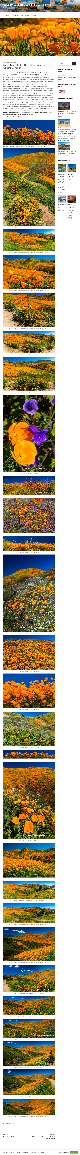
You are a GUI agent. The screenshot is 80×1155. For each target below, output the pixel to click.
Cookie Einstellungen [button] (63, 1152)
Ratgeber (35, 15)
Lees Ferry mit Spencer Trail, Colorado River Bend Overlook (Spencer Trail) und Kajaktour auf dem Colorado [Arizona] (71, 211)
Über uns (7, 15)
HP (16, 62)
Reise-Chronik (25, 15)
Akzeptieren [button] (74, 1152)
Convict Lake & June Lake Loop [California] (62, 207)
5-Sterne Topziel (14, 1126)
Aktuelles (15, 15)
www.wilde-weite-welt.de (27, 5)
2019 (7, 1126)
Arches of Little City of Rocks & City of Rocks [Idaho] (71, 176)
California (24, 1126)
